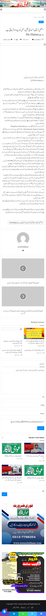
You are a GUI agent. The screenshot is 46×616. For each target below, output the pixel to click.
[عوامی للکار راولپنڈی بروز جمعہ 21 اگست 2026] (34, 470)
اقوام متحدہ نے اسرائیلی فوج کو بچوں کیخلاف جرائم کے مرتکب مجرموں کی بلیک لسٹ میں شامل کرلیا (35, 342)
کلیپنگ (32, 608)
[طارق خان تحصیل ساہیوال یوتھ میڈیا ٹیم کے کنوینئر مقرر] (34, 448)
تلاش (43, 491)
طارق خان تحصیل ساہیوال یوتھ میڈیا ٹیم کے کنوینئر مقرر (35, 457)
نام (43, 397)
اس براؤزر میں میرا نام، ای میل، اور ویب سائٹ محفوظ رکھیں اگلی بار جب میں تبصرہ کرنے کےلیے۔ (26, 422)
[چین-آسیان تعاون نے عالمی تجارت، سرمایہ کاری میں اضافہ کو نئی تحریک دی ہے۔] (12, 333)
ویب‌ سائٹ (42, 413)
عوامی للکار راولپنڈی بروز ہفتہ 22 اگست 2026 (13, 456)
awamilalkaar (37, 40)
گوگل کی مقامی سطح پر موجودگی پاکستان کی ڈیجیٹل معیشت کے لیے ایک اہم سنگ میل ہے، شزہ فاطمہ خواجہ (12, 479)
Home (40, 17)
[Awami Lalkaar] (23, 3)
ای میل (42, 405)
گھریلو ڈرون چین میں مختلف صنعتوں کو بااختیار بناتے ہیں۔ (34, 350)
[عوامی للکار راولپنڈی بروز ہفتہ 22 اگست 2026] (12, 448)
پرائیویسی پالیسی (23, 608)
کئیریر (28, 608)
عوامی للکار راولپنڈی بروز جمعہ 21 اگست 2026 (35, 478)
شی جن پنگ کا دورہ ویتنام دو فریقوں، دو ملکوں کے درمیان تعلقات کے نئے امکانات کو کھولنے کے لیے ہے (12, 351)
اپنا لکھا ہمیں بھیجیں (16, 608)
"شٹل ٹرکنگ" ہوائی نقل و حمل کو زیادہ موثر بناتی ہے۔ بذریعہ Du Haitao (25, 223)
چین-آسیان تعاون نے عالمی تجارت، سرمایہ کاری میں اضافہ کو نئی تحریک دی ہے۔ (12, 342)
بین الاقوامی (35, 17)
